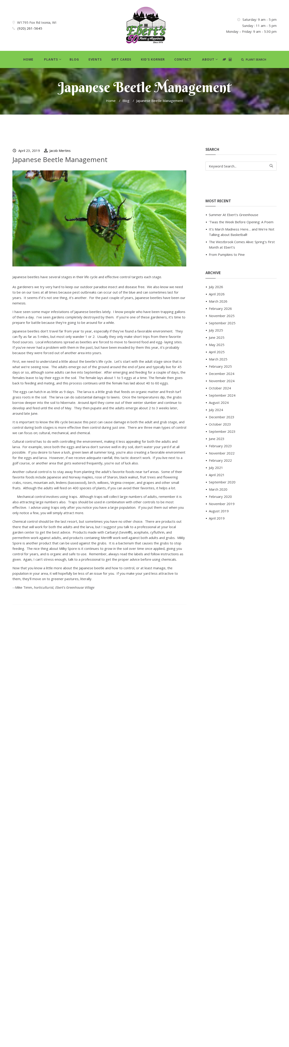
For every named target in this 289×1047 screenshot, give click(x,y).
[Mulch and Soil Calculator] (230, 59)
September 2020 (222, 482)
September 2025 (222, 323)
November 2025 (222, 315)
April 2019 (217, 518)
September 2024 (222, 395)
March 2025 (218, 359)
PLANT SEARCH (255, 59)
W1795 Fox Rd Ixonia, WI (36, 22)
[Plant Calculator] (224, 59)
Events (95, 59)
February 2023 (220, 446)
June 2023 (216, 438)
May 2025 (216, 344)
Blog (74, 59)
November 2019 (222, 503)
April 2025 (217, 352)
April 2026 (217, 294)
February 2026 (220, 308)
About (208, 59)
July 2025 (216, 330)
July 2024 (216, 409)
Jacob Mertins (60, 150)
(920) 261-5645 (29, 28)
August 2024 (219, 402)
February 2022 (220, 460)
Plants (51, 59)
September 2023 (222, 431)
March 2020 (218, 489)
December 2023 (221, 417)
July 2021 (216, 467)
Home (28, 59)
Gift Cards (121, 59)
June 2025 (216, 337)
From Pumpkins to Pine (227, 254)
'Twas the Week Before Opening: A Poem (241, 222)
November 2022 (222, 453)
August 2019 (219, 511)
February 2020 (220, 496)
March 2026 (218, 301)
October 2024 (220, 388)
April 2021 (217, 475)
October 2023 (220, 424)
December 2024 (221, 373)
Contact (182, 59)
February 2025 (220, 366)
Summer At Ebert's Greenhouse (233, 214)
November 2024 (222, 381)
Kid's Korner (153, 59)
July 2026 (216, 287)
